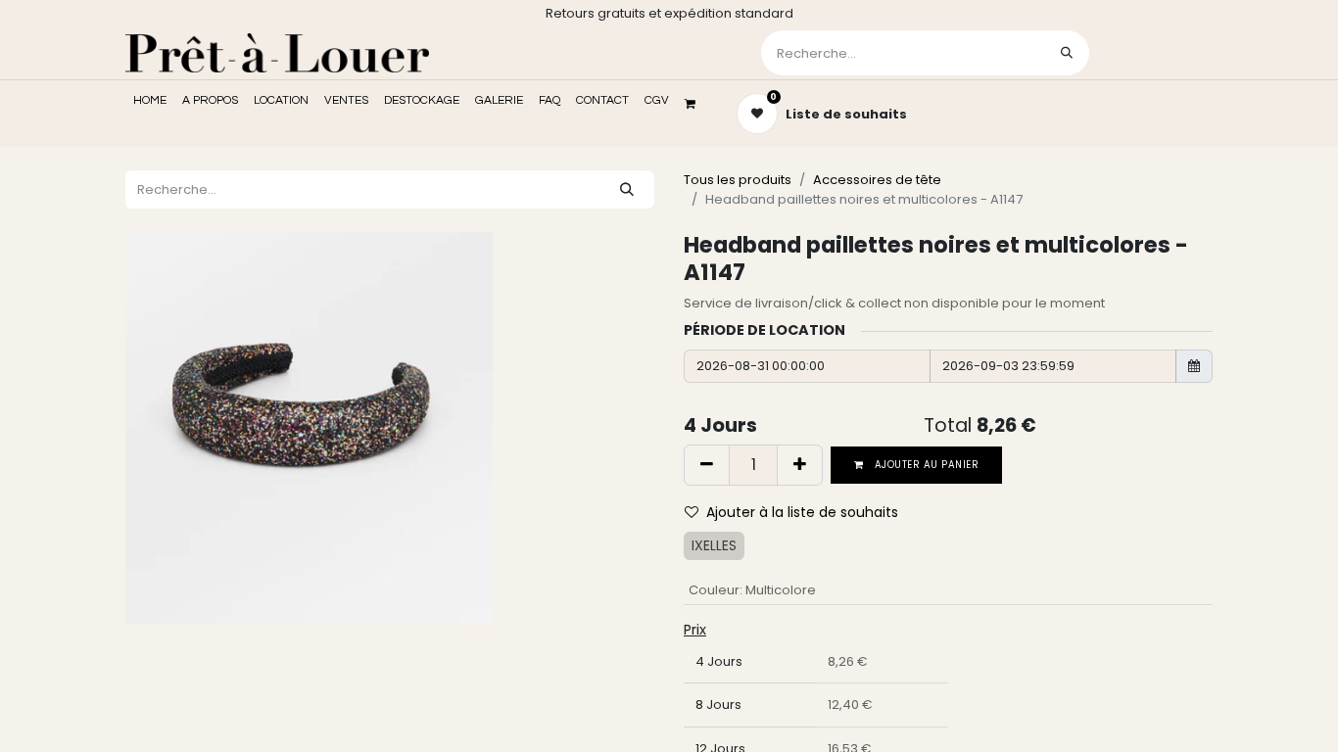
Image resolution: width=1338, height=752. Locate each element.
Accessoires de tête (877, 179)
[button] (799, 513)
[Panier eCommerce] (696, 103)
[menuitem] (149, 101)
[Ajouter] (800, 465)
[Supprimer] (707, 465)
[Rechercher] (1066, 52)
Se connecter (1153, 52)
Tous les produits (737, 179)
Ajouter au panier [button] (926, 464)
